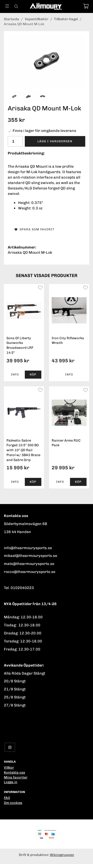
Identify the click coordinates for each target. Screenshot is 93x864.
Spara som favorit (36, 229)
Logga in (10, 782)
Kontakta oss (14, 772)
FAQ (7, 798)
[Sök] (16, 6)
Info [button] (15, 374)
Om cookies (13, 803)
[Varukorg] (85, 6)
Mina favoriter (15, 777)
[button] (33, 375)
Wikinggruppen (62, 855)
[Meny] (7, 6)
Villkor (9, 767)
